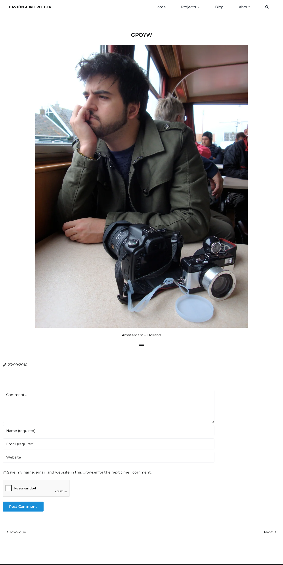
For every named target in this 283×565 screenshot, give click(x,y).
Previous (18, 532)
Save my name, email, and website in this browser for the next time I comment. (79, 472)
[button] (267, 7)
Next (268, 532)
